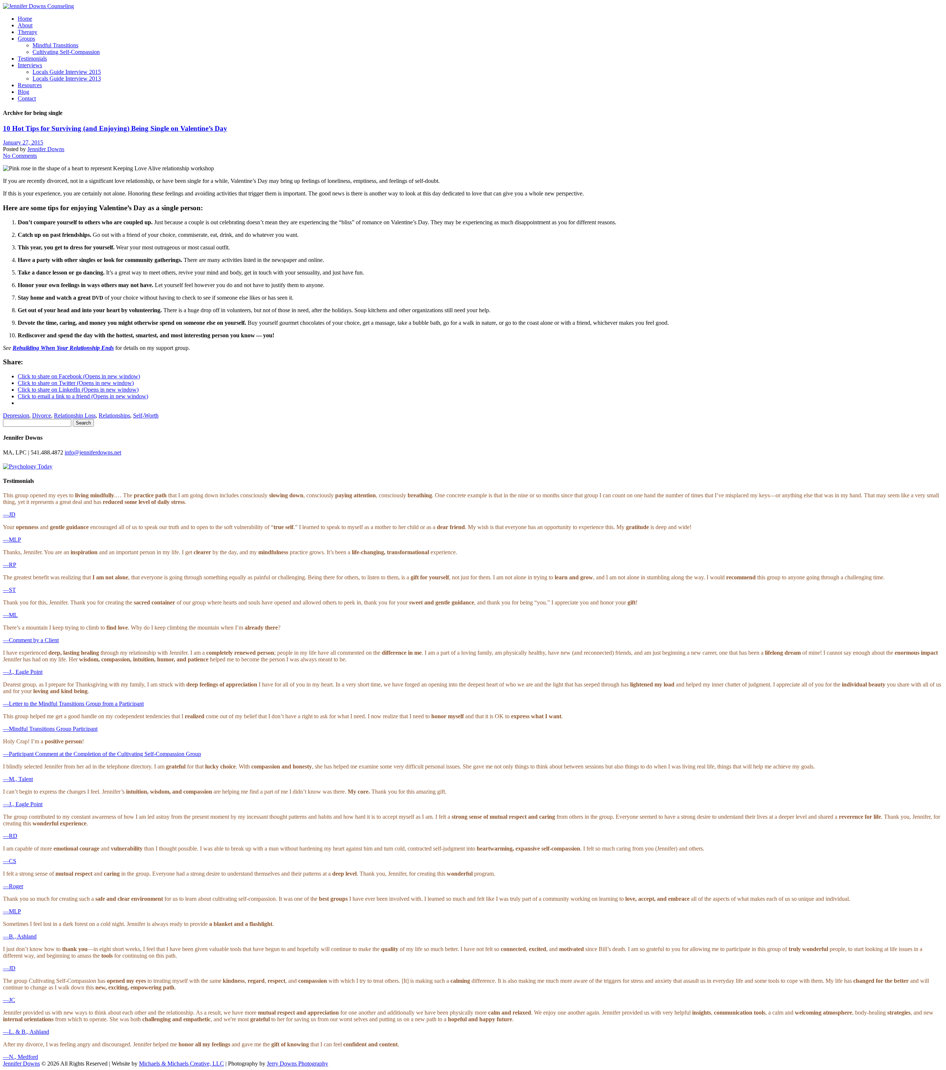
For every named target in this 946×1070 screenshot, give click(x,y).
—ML (10, 615)
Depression (16, 415)
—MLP (12, 539)
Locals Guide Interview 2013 (67, 78)
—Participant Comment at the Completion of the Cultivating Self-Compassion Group (102, 754)
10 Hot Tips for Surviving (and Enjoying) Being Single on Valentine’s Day (115, 128)
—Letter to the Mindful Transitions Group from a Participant (73, 704)
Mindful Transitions (55, 45)
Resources (30, 85)
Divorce (41, 415)
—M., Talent (18, 779)
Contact (27, 98)
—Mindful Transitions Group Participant (50, 729)
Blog (23, 92)
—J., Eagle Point (22, 672)
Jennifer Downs (45, 149)
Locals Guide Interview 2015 (67, 72)
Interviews (30, 65)
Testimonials (32, 58)
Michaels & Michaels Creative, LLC (181, 1063)
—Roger (13, 886)
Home (25, 19)
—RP (9, 565)
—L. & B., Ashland (26, 1032)
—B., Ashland (20, 936)
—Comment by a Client (31, 640)
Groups (26, 38)
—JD (9, 514)
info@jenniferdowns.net (93, 452)
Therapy (27, 32)
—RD (10, 836)
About (25, 25)
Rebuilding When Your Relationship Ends (63, 348)
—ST (9, 590)
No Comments (20, 156)
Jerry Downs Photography (297, 1063)
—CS (9, 861)
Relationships (114, 415)
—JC (9, 1000)
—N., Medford (20, 1057)
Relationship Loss (75, 415)
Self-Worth (146, 415)
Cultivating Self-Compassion (66, 52)
